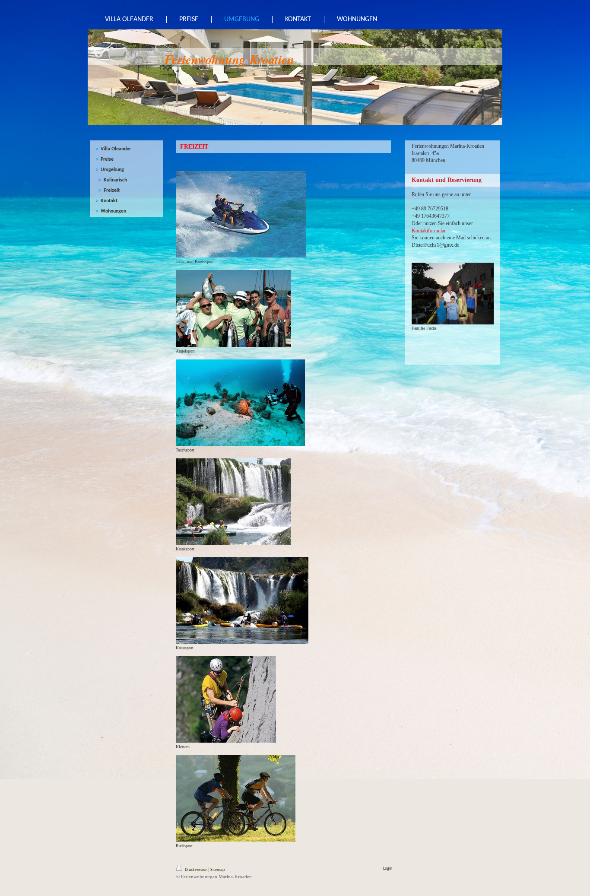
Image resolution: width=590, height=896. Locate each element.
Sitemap (217, 869)
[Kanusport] (242, 600)
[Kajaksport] (233, 501)
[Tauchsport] (240, 402)
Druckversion (196, 869)
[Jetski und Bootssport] (241, 214)
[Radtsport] (235, 798)
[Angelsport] (233, 308)
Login (387, 868)
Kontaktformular (428, 231)
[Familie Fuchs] (453, 293)
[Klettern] (226, 699)
